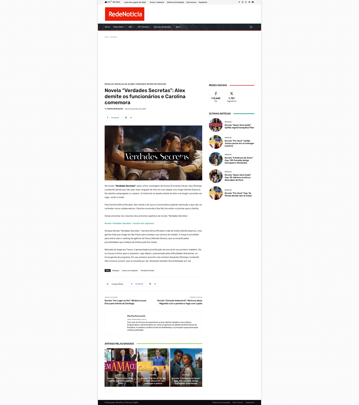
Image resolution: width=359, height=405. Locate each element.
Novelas (114, 37)
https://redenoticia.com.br (136, 319)
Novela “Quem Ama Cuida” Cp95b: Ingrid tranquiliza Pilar (120, 381)
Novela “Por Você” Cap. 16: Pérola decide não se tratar (238, 194)
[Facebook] (239, 2)
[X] (246, 2)
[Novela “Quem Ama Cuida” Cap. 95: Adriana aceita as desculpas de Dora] (216, 176)
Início (107, 37)
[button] (251, 27)
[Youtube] (252, 2)
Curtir (216, 92)
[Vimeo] (249, 2)
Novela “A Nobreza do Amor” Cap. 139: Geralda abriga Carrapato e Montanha (186, 381)
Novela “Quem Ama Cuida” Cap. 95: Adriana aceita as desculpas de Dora (238, 177)
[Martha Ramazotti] (116, 323)
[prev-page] (106, 391)
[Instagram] (242, 2)
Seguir (231, 92)
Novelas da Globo (124, 84)
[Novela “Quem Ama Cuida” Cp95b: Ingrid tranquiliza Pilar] (121, 367)
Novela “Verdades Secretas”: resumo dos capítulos (129, 223)
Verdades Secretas (147, 270)
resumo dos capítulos (130, 270)
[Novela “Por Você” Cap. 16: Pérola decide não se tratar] (216, 193)
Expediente (250, 402)
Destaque (115, 270)
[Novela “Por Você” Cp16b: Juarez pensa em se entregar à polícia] (153, 367)
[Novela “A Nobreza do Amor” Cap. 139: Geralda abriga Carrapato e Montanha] (186, 367)
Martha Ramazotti (115, 109)
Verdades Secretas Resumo (150, 84)
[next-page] (111, 391)
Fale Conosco (238, 402)
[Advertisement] (179, 59)
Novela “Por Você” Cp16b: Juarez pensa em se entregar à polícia (153, 381)
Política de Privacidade (221, 402)
